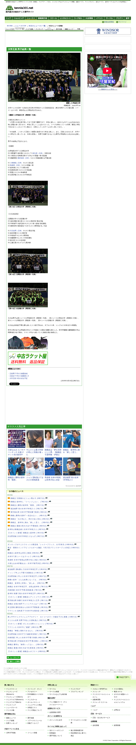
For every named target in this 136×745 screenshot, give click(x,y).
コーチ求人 (78, 18)
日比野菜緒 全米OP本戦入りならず (26, 536)
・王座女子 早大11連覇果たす (18, 376)
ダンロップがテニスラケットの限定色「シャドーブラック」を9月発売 (41, 544)
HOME (10, 26)
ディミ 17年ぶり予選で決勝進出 (25, 573)
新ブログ (119, 18)
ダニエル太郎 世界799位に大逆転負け (27, 620)
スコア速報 (10, 720)
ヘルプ (95, 710)
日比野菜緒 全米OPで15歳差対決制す (27, 634)
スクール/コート (53, 18)
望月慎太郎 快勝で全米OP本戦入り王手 (28, 600)
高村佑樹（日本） (24, 158)
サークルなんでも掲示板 (58, 694)
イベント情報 (32, 733)
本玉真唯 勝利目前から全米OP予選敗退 (28, 607)
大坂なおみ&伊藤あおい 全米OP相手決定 (29, 563)
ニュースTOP (20, 26)
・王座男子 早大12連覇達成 (17, 373)
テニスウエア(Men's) (13, 702)
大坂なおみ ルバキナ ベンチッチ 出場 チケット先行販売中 (16, 452)
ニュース (30, 18)
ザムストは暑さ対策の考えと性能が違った (34, 452)
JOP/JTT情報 (11, 733)
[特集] (79, 29)
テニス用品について (34, 710)
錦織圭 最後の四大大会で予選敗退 (28, 526)
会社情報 (96, 725)
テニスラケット (11, 689)
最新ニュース (11, 718)
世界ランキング (11, 723)
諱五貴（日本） (38, 153)
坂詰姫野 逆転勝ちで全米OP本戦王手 (27, 569)
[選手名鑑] (59, 29)
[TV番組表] (69, 29)
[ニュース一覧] (20, 29)
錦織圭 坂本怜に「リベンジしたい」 (29, 502)
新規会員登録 (109, 22)
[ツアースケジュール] (49, 29)
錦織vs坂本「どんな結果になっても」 (27, 580)
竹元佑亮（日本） (16, 231)
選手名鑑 (30, 718)
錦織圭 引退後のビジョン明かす (27, 498)
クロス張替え (118, 689)
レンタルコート (65, 18)
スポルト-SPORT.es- (100, 689)
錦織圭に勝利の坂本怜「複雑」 (27, 505)
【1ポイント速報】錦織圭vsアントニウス (29, 597)
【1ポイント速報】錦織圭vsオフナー (27, 651)
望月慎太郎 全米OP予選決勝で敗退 (28, 512)
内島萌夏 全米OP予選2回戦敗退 (25, 590)
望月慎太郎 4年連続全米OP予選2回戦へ (28, 641)
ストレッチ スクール (100, 702)
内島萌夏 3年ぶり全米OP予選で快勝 (27, 637)
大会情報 (89, 18)
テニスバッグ (11, 705)
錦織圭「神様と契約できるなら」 (25, 631)
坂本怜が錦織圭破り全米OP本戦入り (27, 529)
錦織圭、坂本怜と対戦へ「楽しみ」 (26, 583)
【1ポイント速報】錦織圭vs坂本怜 (26, 533)
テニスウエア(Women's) (15, 700)
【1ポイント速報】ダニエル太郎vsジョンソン (30, 624)
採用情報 (117, 725)
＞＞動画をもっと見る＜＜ (107, 89)
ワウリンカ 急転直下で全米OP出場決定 (28, 611)
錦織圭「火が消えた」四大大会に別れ (30, 519)
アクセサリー (32, 692)
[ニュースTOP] (10, 29)
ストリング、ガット (34, 689)
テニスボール (32, 700)
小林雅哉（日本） (16, 163)
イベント (99, 18)
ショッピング (18, 18)
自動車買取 (97, 700)
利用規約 (52, 733)
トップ (8, 18)
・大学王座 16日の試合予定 (17, 378)
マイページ (122, 22)
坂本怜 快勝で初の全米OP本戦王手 (26, 593)
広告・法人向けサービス (101, 718)
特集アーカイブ (33, 723)
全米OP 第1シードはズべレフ (24, 556)
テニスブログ (75, 689)
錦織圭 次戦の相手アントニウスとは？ (27, 604)
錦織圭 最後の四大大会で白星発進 (26, 648)
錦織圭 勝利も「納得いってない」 (26, 644)
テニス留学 (127, 18)
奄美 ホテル (118, 692)
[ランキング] (39, 29)
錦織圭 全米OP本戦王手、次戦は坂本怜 (28, 587)
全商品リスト (32, 707)
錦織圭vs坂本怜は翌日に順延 (24, 553)
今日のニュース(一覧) (37, 26)
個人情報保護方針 (77, 730)
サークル (109, 18)
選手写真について (55, 736)
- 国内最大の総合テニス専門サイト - (20, 9)
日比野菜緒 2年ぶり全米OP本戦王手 (27, 576)
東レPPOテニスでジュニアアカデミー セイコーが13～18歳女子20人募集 (42, 617)
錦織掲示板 (42, 18)
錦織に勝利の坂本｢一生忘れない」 (28, 515)
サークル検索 (54, 692)
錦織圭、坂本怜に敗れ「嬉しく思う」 (30, 522)
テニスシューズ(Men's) (14, 697)
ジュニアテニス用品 (34, 705)
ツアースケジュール (34, 720)
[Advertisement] (26, 406)
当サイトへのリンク (56, 730)
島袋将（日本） (15, 165)
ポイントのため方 (55, 720)
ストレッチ (97, 692)
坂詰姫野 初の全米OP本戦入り (27, 509)
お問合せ (117, 710)
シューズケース (11, 707)
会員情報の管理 (55, 712)
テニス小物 (10, 710)
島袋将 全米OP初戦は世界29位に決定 (27, 560)
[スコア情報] (30, 29)
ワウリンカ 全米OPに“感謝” (23, 627)
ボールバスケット (33, 702)
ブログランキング (77, 692)
